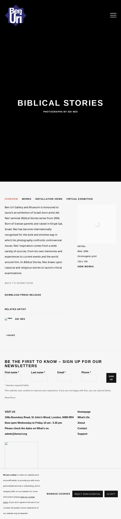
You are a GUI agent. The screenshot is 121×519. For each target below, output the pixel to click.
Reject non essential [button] (88, 494)
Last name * (38, 372)
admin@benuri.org (16, 433)
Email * (61, 372)
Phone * (86, 372)
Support (82, 433)
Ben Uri (16, 15)
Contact (82, 428)
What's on (43, 428)
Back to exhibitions (19, 282)
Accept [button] (111, 494)
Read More (10, 397)
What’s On (84, 417)
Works (26, 199)
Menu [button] (111, 15)
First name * (12, 372)
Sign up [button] (111, 378)
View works (85, 266)
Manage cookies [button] (58, 494)
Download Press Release (23, 295)
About (81, 422)
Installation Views (48, 199)
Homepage (84, 411)
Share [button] (11, 335)
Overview (11, 199)
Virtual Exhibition (79, 199)
